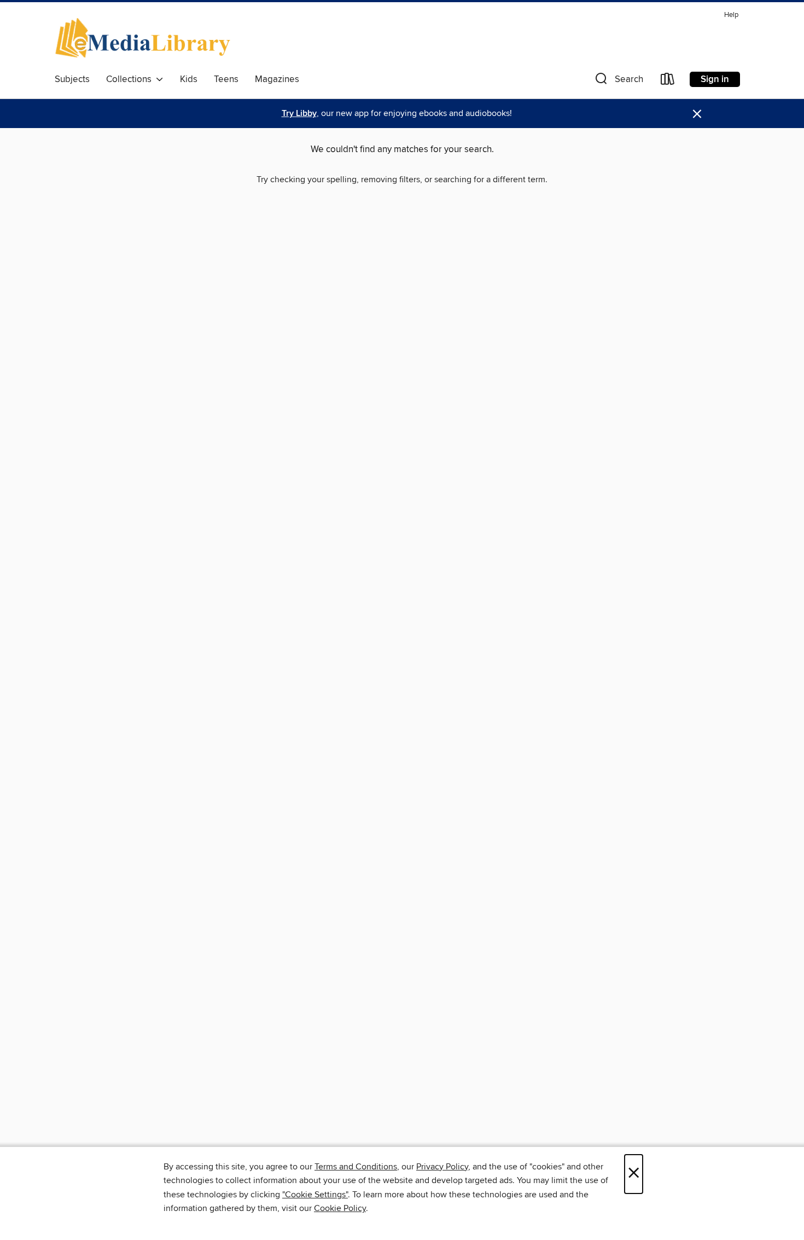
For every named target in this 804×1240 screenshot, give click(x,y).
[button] (618, 81)
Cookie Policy (340, 1208)
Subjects (72, 79)
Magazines (277, 79)
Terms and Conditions (355, 1166)
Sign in (715, 79)
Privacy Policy (442, 1166)
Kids (188, 79)
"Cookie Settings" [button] (315, 1194)
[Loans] (667, 81)
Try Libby (299, 113)
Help (731, 15)
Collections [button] (131, 79)
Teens (226, 79)
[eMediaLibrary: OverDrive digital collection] (144, 38)
